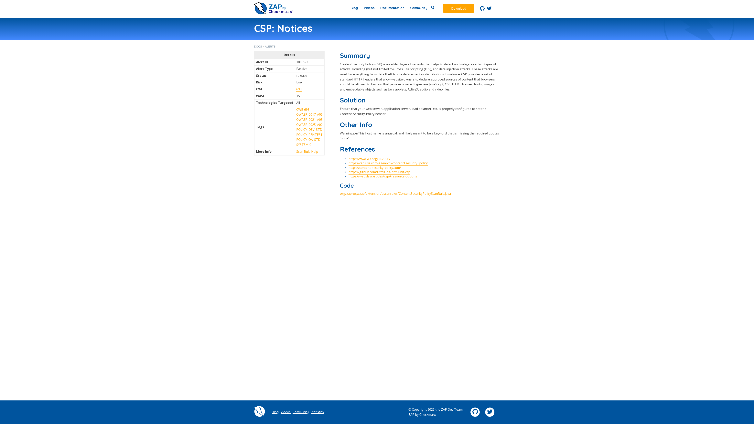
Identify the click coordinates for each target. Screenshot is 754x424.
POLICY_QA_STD (308, 139)
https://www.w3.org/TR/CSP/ (369, 159)
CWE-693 (302, 109)
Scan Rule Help (307, 151)
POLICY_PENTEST (309, 134)
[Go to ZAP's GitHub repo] (482, 9)
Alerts (270, 46)
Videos (369, 8)
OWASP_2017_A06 (309, 114)
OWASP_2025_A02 (309, 124)
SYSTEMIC (303, 145)
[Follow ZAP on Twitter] (489, 9)
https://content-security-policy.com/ (375, 167)
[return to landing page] (273, 13)
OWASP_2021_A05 (309, 119)
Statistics (317, 412)
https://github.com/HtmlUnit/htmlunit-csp (379, 172)
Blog (354, 8)
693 (299, 89)
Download (458, 8)
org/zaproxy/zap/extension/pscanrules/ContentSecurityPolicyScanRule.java (395, 193)
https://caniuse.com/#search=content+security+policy (388, 163)
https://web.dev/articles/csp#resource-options (383, 176)
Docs (258, 46)
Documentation (392, 8)
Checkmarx (427, 414)
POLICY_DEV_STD (309, 129)
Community (418, 8)
